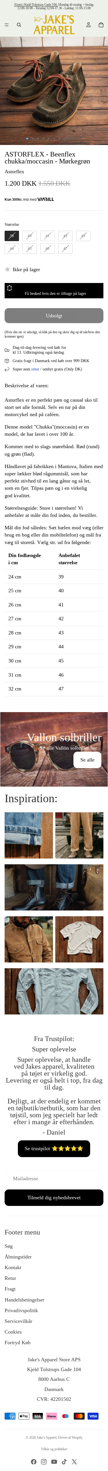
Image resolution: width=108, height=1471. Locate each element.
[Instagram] (43, 1461)
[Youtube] (54, 1461)
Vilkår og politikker (54, 1449)
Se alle (87, 760)
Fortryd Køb (18, 1342)
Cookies (13, 1332)
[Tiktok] (64, 1461)
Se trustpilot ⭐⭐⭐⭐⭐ (54, 1148)
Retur (10, 1278)
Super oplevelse (54, 1049)
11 (80, 138)
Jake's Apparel (46, 1437)
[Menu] (6, 24)
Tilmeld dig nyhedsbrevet (54, 1197)
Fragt (10, 1289)
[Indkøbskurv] (101, 24)
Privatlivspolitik (21, 1310)
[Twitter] (74, 1461)
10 (75, 138)
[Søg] (19, 24)
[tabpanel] (54, 749)
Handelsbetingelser (24, 1300)
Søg (9, 1246)
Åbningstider (18, 1257)
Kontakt (13, 1267)
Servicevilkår (18, 1321)
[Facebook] (33, 1461)
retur (35, 369)
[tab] (54, 718)
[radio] (12, 236)
